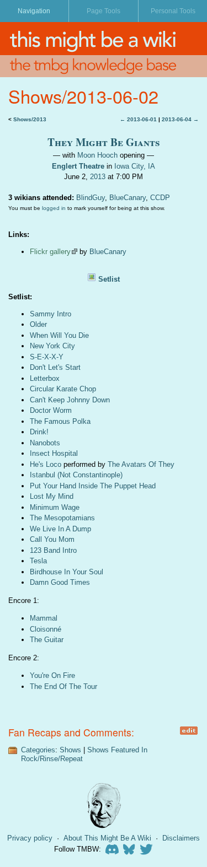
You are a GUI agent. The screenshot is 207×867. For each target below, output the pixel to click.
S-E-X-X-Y (46, 357)
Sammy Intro (50, 314)
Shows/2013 (29, 119)
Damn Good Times (60, 582)
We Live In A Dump (60, 529)
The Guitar (46, 640)
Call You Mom (52, 539)
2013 (97, 177)
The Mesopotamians (62, 518)
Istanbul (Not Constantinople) (76, 475)
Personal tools (173, 11)
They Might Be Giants (103, 142)
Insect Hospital (54, 453)
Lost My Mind (51, 496)
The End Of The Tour (63, 686)
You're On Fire (52, 675)
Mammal (43, 618)
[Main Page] (103, 38)
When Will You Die (59, 335)
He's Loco (45, 464)
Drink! (39, 432)
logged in (54, 208)
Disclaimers (181, 838)
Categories (38, 750)
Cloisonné (45, 629)
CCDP (160, 197)
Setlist (109, 279)
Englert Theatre (78, 166)
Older (38, 324)
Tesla (38, 561)
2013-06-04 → (180, 119)
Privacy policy (29, 838)
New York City (52, 346)
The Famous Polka (60, 421)
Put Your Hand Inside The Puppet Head (93, 486)
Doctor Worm (51, 410)
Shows (70, 750)
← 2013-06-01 (138, 119)
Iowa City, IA (134, 166)
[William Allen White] (104, 805)
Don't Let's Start (55, 367)
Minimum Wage (54, 507)
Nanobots (45, 443)
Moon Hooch (97, 155)
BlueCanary (127, 197)
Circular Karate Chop (63, 389)
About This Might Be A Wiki (107, 838)
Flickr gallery (50, 251)
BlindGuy (90, 197)
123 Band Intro (53, 550)
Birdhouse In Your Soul (66, 572)
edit (188, 730)
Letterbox (45, 378)
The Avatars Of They (141, 464)
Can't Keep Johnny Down (70, 400)
